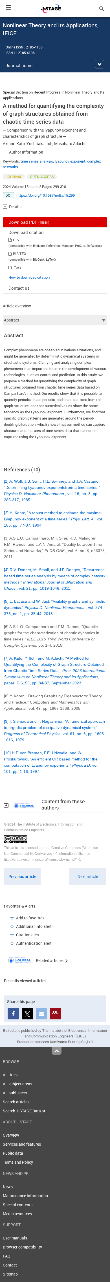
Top (56, 1051)
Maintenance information (25, 1195)
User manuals (15, 1238)
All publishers (15, 1092)
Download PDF (28, 222)
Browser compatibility (22, 1247)
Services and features (22, 1144)
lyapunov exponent (70, 161)
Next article (88, 876)
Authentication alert (34, 943)
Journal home (19, 65)
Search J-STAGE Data (22, 1111)
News (8, 1186)
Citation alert (27, 934)
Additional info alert (34, 926)
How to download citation (29, 277)
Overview (11, 1135)
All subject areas (17, 1083)
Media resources (17, 1213)
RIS (16, 239)
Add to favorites (30, 918)
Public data (13, 1153)
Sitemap (10, 1274)
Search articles (16, 1101)
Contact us (19, 288)
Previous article (22, 876)
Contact (10, 1265)
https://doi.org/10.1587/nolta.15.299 (45, 195)
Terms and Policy (18, 1162)
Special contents (17, 1204)
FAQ (6, 1256)
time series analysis (37, 161)
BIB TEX (19, 253)
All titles (10, 1074)
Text (17, 267)
